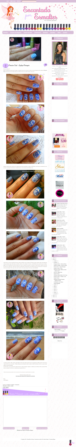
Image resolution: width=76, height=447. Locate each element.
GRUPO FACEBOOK (31, 376)
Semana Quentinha (57, 283)
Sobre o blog (12, 1)
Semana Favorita (56, 273)
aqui (4, 265)
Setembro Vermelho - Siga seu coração (60, 265)
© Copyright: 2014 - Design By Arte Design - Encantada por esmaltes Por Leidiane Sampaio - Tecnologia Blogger (38, 439)
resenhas (12, 385)
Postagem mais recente (8, 428)
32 (46, 64)
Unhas (59, 33)
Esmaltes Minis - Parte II (61, 236)
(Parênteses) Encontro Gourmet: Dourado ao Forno (59, 280)
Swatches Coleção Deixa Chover (62, 203)
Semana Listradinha (60, 228)
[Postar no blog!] (4, 387)
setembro (55, 262)
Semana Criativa (56, 277)
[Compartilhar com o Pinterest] (8, 387)
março (55, 292)
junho (55, 287)
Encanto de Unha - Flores (58, 268)
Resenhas (45, 33)
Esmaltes (5, 33)
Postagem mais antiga (42, 428)
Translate (62, 330)
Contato (18, 1)
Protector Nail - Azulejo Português (59, 266)
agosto (55, 284)
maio (55, 289)
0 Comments (17, 384)
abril (55, 290)
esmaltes (8, 385)
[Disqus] (25, 412)
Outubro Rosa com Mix (61, 220)
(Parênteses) (37, 33)
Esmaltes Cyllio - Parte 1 (61, 245)
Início (8, 1)
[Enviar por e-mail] (3, 387)
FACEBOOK (22, 376)
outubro (55, 260)
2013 (54, 295)
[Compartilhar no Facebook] (6, 387)
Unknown (9, 384)
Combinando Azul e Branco (58, 282)
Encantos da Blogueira (15, 33)
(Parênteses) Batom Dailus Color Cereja (60, 275)
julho (55, 286)
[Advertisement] (25, 433)
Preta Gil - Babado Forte (58, 272)
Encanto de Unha (28, 33)
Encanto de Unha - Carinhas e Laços (60, 276)
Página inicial (25, 428)
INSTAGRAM (18, 376)
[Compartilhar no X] (5, 387)
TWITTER (26, 376)
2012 (54, 296)
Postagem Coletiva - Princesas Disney (60, 263)
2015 (54, 258)
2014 (54, 259)
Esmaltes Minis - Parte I (61, 211)
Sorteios (65, 33)
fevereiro (55, 293)
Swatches (52, 33)
